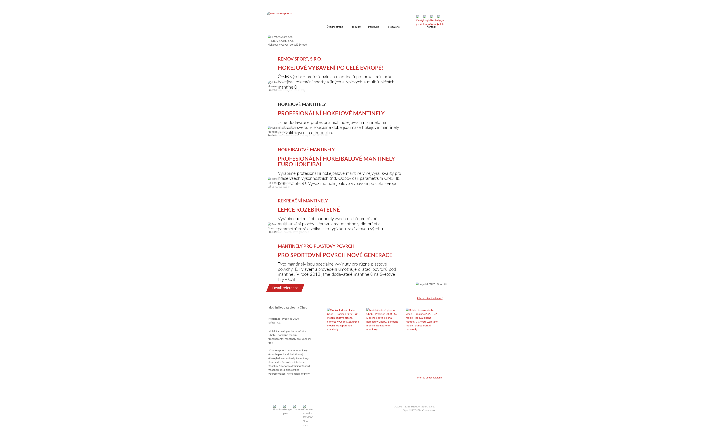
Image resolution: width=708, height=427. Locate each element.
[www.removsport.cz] (279, 13)
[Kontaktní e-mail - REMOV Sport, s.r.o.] (308, 424)
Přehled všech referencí (429, 298)
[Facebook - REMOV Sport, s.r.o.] (279, 409)
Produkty (355, 26)
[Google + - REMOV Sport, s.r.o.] (287, 413)
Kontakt (431, 26)
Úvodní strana (335, 26)
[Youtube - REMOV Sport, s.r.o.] (298, 409)
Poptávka (373, 26)
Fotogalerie (393, 26)
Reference (413, 26)
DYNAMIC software (423, 410)
